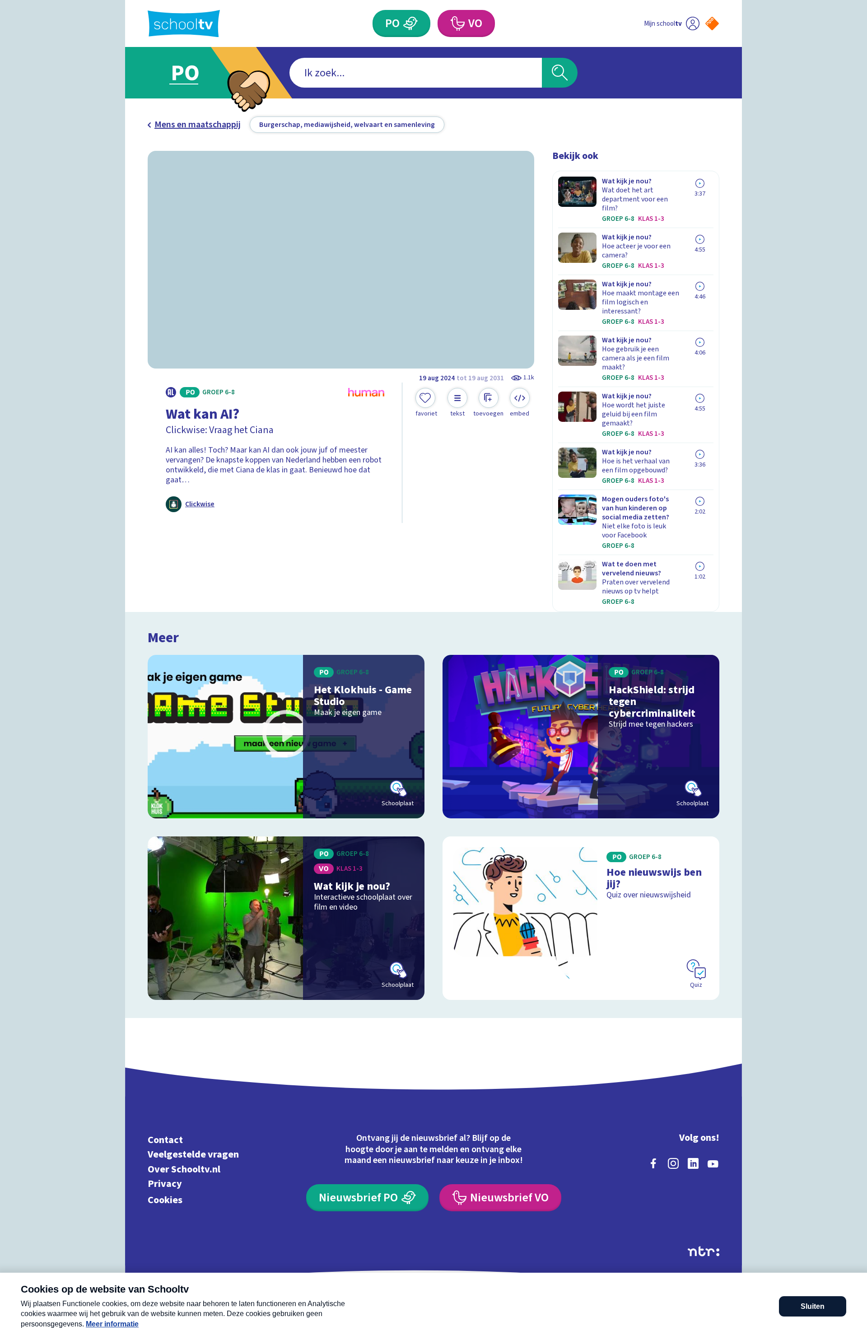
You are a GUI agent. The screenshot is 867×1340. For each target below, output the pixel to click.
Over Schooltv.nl (184, 1169)
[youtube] (713, 1163)
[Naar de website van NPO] (712, 23)
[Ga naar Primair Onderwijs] (193, 72)
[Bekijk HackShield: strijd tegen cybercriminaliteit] (581, 736)
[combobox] (415, 73)
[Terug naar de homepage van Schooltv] (184, 23)
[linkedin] (693, 1163)
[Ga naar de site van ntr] (703, 1251)
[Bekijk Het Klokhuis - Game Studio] (286, 736)
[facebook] (653, 1163)
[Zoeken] (560, 73)
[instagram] (673, 1163)
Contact (165, 1140)
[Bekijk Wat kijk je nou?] (286, 918)
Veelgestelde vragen (193, 1155)
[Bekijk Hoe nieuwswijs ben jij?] (581, 918)
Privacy (165, 1184)
